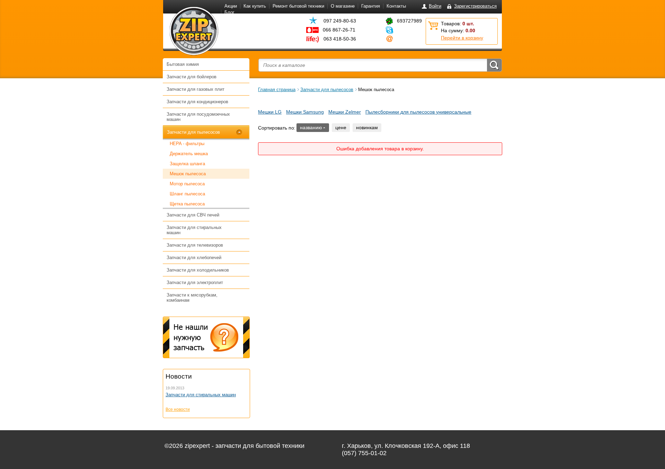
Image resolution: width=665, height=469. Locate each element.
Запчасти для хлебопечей (194, 257)
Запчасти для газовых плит (195, 89)
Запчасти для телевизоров (195, 245)
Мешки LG (270, 112)
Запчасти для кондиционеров (197, 101)
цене (340, 127)
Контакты (396, 6)
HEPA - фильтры (187, 143)
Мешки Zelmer (344, 112)
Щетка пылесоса (187, 203)
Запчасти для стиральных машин (194, 230)
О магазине (343, 6)
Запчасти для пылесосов (193, 132)
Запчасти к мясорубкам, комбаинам (192, 297)
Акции (230, 6)
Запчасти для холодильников (198, 270)
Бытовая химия (183, 64)
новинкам (367, 127)
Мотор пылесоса (187, 183)
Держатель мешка (189, 153)
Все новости (178, 409)
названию (311, 127)
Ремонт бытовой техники (298, 6)
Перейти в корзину (462, 38)
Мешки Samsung (305, 112)
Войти (435, 6)
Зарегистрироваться (475, 6)
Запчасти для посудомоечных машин (198, 117)
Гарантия (370, 6)
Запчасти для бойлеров (191, 76)
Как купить (254, 6)
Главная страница (276, 89)
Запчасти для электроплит (195, 282)
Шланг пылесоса (187, 193)
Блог (229, 12)
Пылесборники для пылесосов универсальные (418, 112)
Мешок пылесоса (188, 173)
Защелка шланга (187, 163)
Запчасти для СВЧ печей (193, 215)
